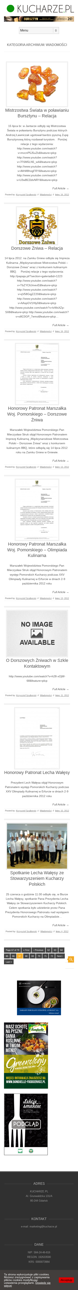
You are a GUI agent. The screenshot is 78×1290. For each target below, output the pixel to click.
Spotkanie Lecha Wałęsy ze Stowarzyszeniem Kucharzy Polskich (37, 878)
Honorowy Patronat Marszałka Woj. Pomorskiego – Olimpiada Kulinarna (37, 550)
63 (55, 950)
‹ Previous (38, 950)
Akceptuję (66, 1280)
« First (26, 950)
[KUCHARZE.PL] (39, 11)
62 (48, 950)
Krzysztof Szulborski (26, 194)
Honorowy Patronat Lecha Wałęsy (37, 772)
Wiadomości (46, 194)
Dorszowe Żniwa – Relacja (37, 248)
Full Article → (60, 188)
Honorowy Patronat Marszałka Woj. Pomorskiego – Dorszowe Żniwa (37, 414)
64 (61, 950)
